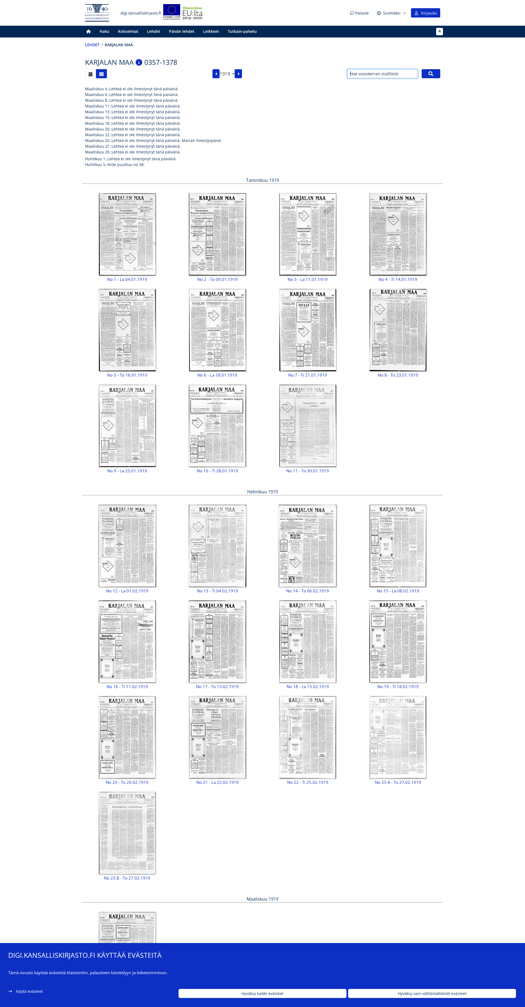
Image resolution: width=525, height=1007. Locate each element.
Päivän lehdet (181, 31)
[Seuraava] (238, 73)
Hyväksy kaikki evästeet (262, 993)
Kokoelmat (128, 31)
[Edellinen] (216, 73)
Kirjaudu (428, 13)
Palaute (361, 13)
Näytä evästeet (29, 991)
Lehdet (153, 31)
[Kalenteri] (90, 73)
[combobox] (227, 74)
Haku (104, 31)
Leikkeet (211, 31)
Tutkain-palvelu (242, 31)
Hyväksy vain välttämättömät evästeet (432, 993)
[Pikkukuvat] (101, 73)
